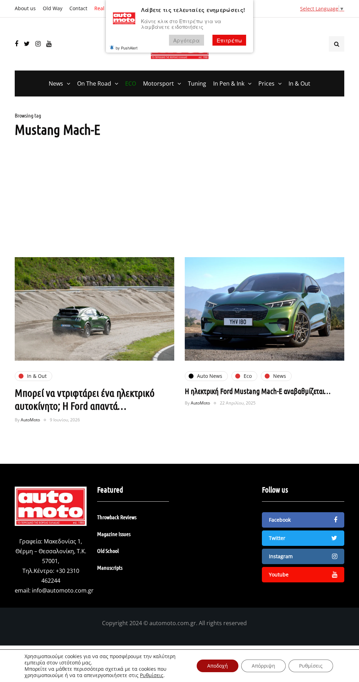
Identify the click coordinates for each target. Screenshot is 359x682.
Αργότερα (186, 40)
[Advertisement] (179, 204)
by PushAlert (126, 48)
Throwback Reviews (116, 517)
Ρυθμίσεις (151, 675)
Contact (78, 8)
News (56, 83)
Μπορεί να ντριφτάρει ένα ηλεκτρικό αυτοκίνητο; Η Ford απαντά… (85, 399)
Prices (266, 83)
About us (25, 8)
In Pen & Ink (228, 83)
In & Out (299, 83)
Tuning (197, 83)
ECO (130, 83)
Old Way (52, 8)
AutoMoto (30, 420)
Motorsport (158, 83)
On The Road (94, 83)
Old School (108, 550)
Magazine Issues (113, 533)
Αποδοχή (217, 665)
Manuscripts (109, 567)
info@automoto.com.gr (63, 590)
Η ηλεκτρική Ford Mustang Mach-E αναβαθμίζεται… (258, 390)
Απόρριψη (263, 665)
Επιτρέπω (229, 40)
